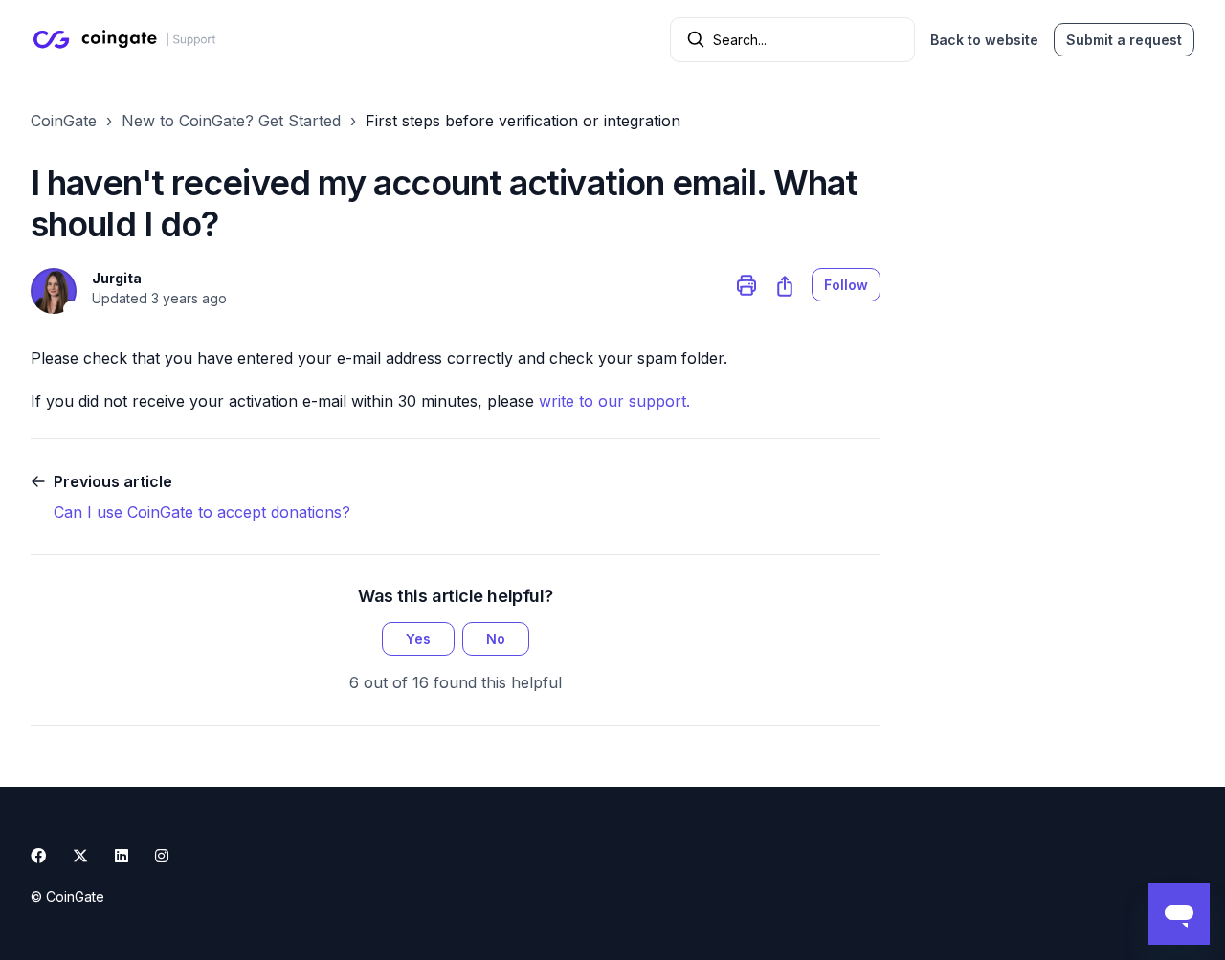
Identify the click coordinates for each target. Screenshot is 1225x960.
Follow (846, 285)
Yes (418, 639)
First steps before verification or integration (523, 120)
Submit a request (1124, 40)
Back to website (984, 40)
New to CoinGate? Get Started (231, 120)
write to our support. (614, 401)
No (495, 639)
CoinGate (64, 120)
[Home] (128, 39)
